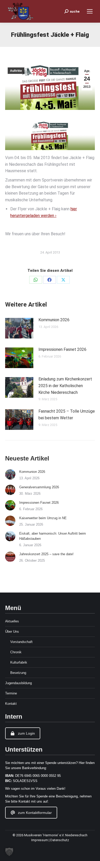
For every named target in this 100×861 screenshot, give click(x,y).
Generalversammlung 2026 (39, 487)
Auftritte (16, 71)
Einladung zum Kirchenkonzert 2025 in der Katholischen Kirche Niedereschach (65, 386)
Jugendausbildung (18, 683)
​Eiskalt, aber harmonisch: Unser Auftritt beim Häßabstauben (52, 536)
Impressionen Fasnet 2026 (62, 349)
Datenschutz (59, 840)
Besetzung (18, 673)
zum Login (26, 733)
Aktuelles (12, 621)
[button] (9, 851)
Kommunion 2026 (53, 319)
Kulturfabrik (18, 662)
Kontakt (11, 704)
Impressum (40, 840)
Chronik (16, 652)
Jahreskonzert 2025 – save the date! (46, 554)
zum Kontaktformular (35, 813)
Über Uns (12, 631)
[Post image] (19, 328)
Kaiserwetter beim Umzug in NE (43, 518)
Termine (11, 693)
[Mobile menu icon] (90, 11)
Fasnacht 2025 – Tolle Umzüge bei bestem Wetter (66, 414)
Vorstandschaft (21, 642)
